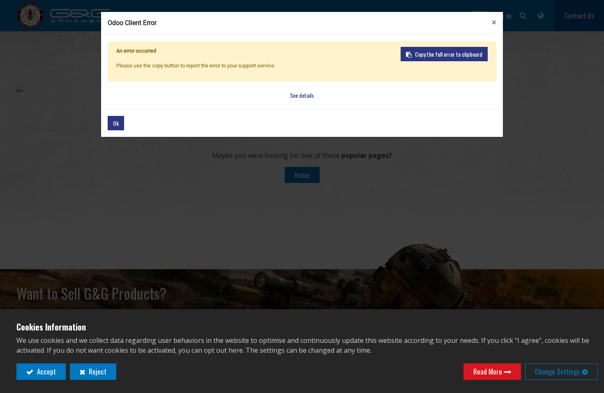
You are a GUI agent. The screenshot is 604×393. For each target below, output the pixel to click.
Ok (116, 123)
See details (302, 95)
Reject (96, 371)
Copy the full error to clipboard (448, 54)
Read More (487, 371)
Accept (45, 371)
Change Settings (557, 371)
